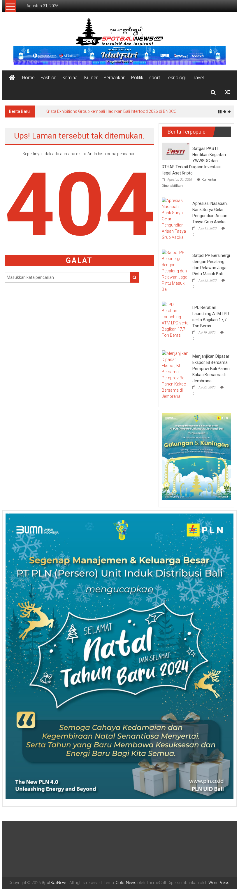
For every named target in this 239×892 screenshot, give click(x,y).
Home (28, 77)
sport (154, 77)
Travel (197, 77)
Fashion (49, 77)
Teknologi (176, 77)
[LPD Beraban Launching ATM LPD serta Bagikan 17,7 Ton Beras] (175, 319)
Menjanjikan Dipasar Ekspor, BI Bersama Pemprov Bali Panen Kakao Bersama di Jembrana (211, 368)
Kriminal (70, 77)
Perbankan (114, 77)
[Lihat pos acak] (227, 92)
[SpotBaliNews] (12, 77)
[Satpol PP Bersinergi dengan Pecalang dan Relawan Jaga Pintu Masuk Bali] (175, 270)
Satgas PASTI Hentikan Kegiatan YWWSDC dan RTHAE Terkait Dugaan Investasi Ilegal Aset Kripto (194, 160)
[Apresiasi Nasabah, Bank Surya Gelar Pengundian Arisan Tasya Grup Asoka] (175, 218)
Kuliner (91, 77)
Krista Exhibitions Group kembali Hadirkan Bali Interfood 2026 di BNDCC (110, 111)
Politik (137, 77)
